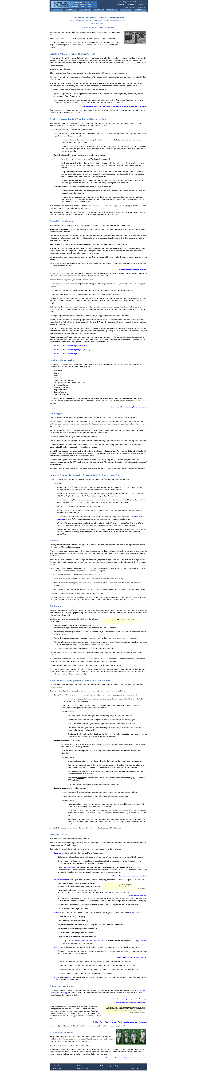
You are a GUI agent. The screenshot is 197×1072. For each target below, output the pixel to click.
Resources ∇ (112, 9)
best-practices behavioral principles (91, 941)
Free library (57, 1068)
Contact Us (139, 9)
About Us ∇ (126, 9)
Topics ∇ (71, 9)
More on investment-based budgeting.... (138, 895)
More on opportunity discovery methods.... (132, 957)
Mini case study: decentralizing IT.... (66, 354)
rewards (66, 977)
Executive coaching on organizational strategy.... (130, 999)
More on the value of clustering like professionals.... (129, 407)
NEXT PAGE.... (136, 1068)
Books (79, 1066)
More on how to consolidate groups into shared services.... (126, 1058)
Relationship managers (66, 867)
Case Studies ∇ (98, 9)
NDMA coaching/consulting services (111, 1066)
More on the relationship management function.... (129, 876)
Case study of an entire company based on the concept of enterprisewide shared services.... (114, 106)
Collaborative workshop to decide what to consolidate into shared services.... (120, 1022)
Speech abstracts (82, 1068)
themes (132, 913)
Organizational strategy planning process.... (131, 1002)
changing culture (140, 941)
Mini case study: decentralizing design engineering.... (72, 350)
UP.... (133, 1066)
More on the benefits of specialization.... (133, 270)
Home (57, 9)
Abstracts (56, 1066)
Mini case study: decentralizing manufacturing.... (70, 346)
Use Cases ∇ (85, 9)
